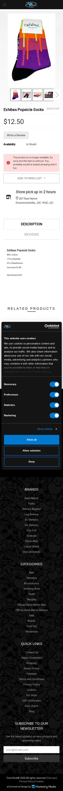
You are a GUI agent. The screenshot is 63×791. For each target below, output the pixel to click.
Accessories (31, 583)
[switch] (54, 394)
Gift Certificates (31, 700)
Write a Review (16, 135)
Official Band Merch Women (31, 610)
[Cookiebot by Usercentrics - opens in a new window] (45, 326)
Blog (31, 711)
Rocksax (32, 535)
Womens (31, 578)
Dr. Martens (31, 519)
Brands (31, 489)
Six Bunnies (31, 525)
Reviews (31, 235)
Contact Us (31, 652)
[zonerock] (61, 4)
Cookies (31, 689)
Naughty (31, 599)
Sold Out (32, 626)
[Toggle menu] (4, 4)
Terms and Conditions (31, 679)
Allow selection (31, 450)
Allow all (32, 439)
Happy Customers (31, 657)
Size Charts (31, 706)
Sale (31, 615)
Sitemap (51, 778)
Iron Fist (31, 530)
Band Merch (31, 498)
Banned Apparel (31, 509)
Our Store (31, 695)
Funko (31, 503)
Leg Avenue (31, 514)
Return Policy (31, 668)
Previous (6, 94)
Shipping (31, 663)
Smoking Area (31, 588)
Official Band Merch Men (31, 604)
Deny (32, 461)
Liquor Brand (31, 546)
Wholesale (31, 631)
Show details (45, 428)
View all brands (31, 551)
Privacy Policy (31, 684)
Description (31, 224)
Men (31, 572)
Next (57, 94)
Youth (31, 594)
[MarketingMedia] (43, 786)
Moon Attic (31, 541)
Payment (31, 673)
